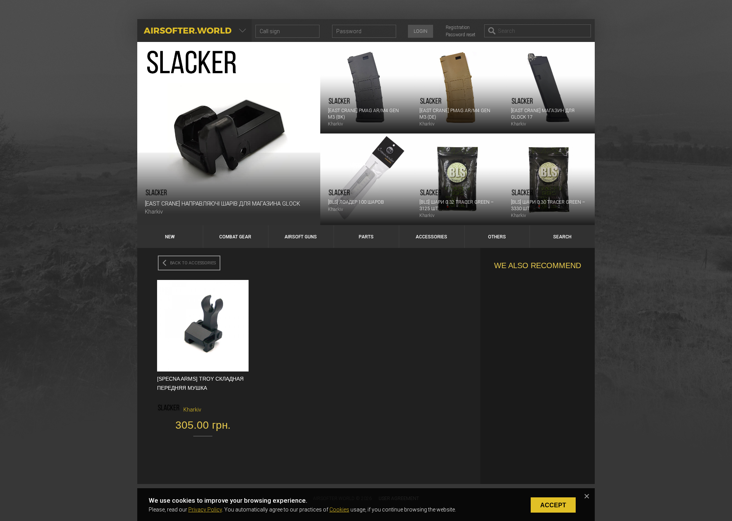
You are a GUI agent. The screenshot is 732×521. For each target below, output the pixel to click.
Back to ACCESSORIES (193, 262)
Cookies (339, 510)
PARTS (366, 237)
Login (420, 31)
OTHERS (497, 237)
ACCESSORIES (431, 237)
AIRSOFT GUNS (300, 237)
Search (562, 237)
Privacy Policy (205, 510)
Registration (458, 27)
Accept (553, 505)
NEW (170, 237)
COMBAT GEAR (235, 237)
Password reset (460, 34)
